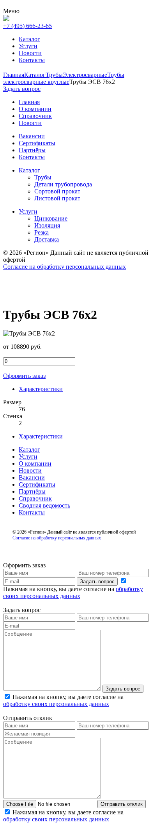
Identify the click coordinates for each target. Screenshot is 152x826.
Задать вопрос (97, 581)
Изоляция (47, 225)
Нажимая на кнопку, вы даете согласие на (73, 592)
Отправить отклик (122, 804)
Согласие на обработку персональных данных (64, 266)
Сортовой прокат (57, 191)
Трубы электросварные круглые (63, 78)
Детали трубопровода (63, 184)
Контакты (32, 60)
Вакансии (32, 477)
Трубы (54, 74)
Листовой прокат (57, 198)
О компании (35, 463)
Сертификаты (37, 484)
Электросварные (85, 74)
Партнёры (32, 491)
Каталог (29, 39)
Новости (30, 53)
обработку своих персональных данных (73, 592)
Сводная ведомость (44, 505)
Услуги (28, 46)
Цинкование (50, 218)
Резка (41, 232)
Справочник (35, 498)
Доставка (46, 239)
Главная (13, 74)
